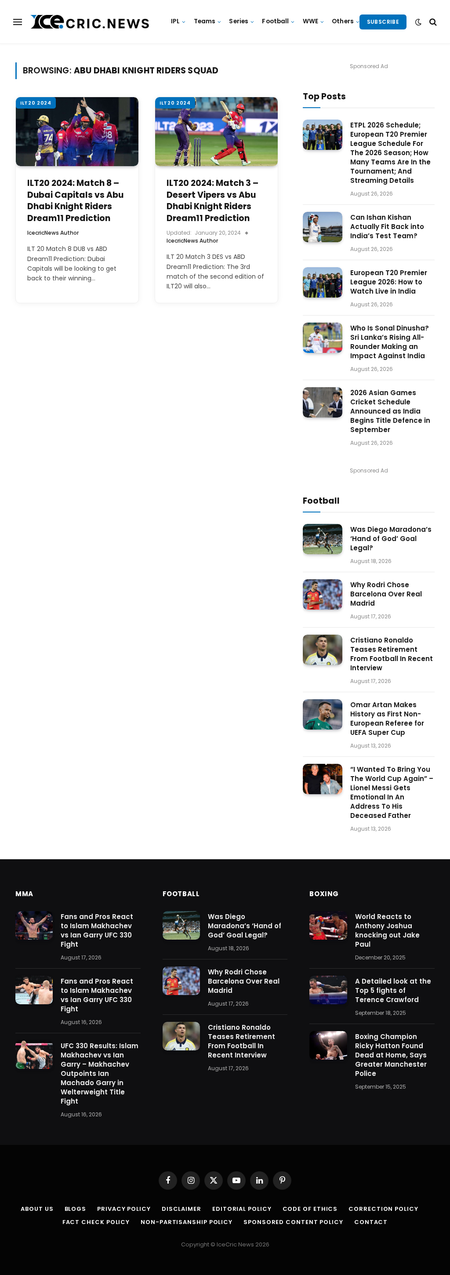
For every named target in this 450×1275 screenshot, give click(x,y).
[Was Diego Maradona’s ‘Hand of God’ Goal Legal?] (322, 539)
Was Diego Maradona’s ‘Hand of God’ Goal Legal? (391, 538)
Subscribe (383, 21)
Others (343, 21)
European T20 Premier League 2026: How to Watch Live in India (388, 282)
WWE (310, 21)
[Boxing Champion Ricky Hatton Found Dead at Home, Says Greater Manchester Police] (328, 1045)
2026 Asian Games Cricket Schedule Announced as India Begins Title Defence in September (390, 411)
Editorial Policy (242, 1209)
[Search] (432, 22)
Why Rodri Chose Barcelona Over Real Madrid (386, 594)
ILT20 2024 (35, 102)
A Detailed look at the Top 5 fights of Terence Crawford (393, 990)
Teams (205, 21)
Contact (371, 1222)
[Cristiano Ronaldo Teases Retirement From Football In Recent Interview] (322, 650)
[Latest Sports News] (90, 22)
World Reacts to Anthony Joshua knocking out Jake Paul (387, 930)
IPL (175, 21)
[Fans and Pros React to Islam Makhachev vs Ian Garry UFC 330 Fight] (34, 925)
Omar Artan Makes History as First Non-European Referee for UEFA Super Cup (387, 718)
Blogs (76, 1209)
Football (275, 21)
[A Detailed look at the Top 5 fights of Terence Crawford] (328, 990)
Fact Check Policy (96, 1222)
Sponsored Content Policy (293, 1222)
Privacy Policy (124, 1209)
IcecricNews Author (53, 232)
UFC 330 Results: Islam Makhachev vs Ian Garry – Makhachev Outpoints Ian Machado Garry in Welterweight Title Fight (99, 1073)
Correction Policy (383, 1209)
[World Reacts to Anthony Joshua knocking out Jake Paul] (328, 925)
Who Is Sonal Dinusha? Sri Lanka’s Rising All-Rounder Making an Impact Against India (389, 341)
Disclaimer (181, 1209)
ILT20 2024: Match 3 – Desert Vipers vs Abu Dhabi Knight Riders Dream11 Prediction (212, 201)
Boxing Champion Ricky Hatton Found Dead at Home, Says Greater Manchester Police (391, 1055)
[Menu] (17, 22)
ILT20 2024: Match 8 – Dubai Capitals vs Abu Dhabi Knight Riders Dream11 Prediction (75, 201)
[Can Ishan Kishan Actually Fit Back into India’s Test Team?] (322, 227)
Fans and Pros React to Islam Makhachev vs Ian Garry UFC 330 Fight (97, 930)
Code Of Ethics (310, 1209)
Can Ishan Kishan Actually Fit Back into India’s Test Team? (387, 226)
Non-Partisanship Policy (186, 1222)
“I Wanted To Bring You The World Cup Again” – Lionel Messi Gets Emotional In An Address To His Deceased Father (391, 792)
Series (238, 21)
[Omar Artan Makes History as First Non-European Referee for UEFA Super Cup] (322, 714)
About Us (37, 1209)
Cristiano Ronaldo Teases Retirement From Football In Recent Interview (391, 654)
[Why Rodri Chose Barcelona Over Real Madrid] (322, 594)
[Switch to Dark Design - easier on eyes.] (418, 21)
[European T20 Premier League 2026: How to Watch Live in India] (322, 282)
